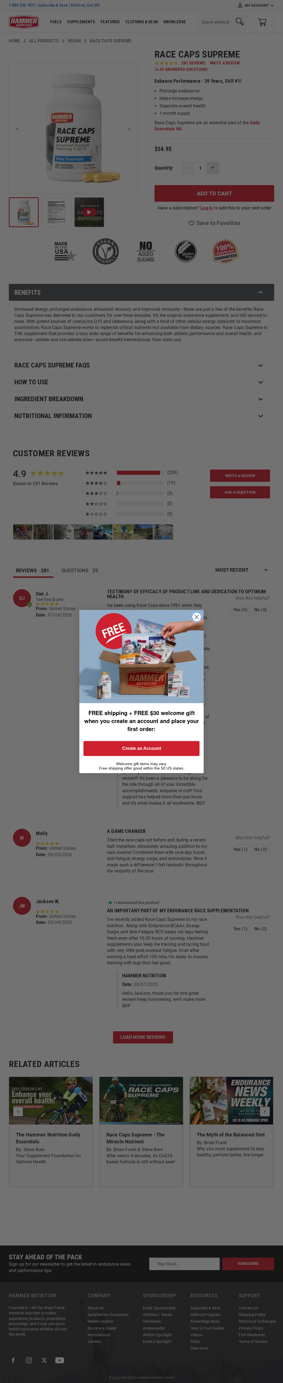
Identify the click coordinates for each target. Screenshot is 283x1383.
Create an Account (141, 748)
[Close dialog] (196, 617)
